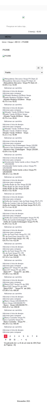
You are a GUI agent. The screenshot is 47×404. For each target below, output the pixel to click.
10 (10, 340)
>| (26, 340)
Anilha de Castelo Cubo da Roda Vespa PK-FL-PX (22, 203)
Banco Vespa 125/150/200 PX (14, 303)
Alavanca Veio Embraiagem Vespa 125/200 (19, 148)
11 (14, 340)
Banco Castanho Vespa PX (13, 320)
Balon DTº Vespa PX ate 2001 (14, 270)
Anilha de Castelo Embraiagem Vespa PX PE (20, 220)
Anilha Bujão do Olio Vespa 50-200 (16, 187)
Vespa (10, 42)
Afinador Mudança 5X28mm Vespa (16, 97)
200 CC (17, 42)
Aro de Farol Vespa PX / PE (13, 253)
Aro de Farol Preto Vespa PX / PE (15, 237)
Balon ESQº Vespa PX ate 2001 (15, 286)
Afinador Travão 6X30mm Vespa (15, 114)
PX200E (25, 42)
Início (4, 42)
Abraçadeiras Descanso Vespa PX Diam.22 (19, 81)
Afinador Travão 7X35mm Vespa (15, 131)
